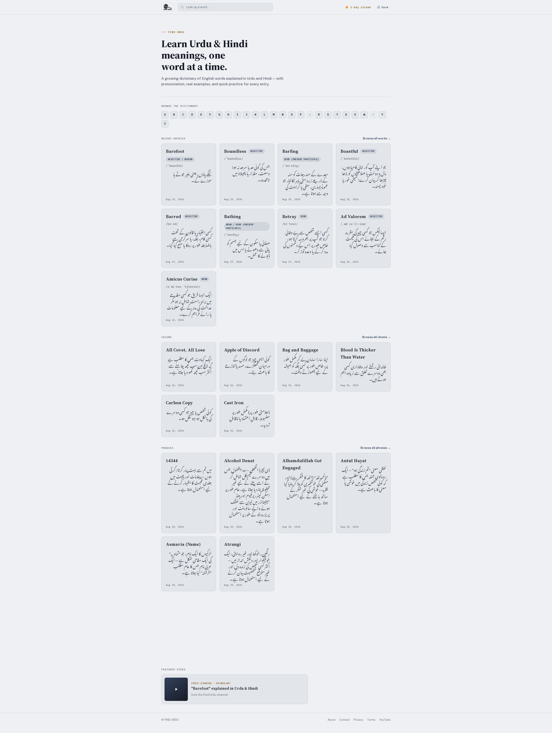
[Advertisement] (276, 630)
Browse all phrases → (376, 447)
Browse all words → (377, 138)
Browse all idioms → (376, 337)
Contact (344, 719)
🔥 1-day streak (358, 7)
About (332, 719)
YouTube (385, 719)
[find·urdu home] (167, 7)
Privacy (358, 719)
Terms (371, 719)
